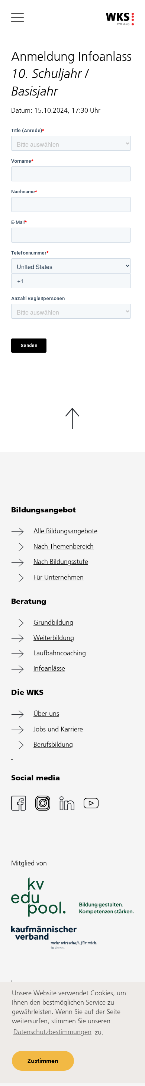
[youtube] (91, 803)
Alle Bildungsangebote (65, 531)
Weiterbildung (53, 638)
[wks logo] (120, 19)
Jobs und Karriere (58, 730)
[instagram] (42, 803)
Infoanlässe (49, 669)
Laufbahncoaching (59, 653)
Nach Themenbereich (63, 547)
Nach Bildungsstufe (60, 562)
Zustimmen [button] (43, 1061)
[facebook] (18, 803)
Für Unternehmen (58, 578)
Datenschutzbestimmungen (52, 1032)
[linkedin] (66, 803)
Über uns (46, 714)
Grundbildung (53, 623)
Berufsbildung (53, 745)
